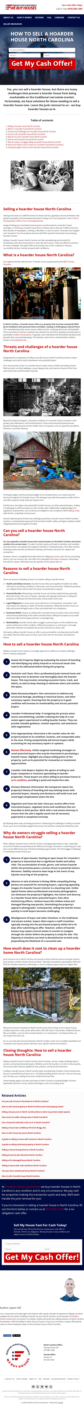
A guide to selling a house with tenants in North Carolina (27, 1139)
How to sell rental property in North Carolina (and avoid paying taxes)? (32, 1106)
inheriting (18, 228)
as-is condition (19, 780)
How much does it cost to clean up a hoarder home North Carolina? (35, 144)
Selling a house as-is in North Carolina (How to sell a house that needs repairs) (36, 1112)
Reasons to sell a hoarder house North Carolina (27, 137)
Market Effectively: (21, 750)
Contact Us (9, 1379)
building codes (73, 510)
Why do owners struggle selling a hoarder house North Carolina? (34, 142)
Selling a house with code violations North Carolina (24, 1165)
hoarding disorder (19, 340)
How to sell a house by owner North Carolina (21, 1133)
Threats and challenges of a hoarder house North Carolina (32, 131)
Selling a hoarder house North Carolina (24, 126)
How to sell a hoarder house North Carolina (26, 139)
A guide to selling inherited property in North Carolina (25, 1144)
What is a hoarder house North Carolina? (24, 129)
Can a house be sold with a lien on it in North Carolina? (26, 1122)
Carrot (60, 1403)
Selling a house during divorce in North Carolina (23, 1150)
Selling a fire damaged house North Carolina (21, 1160)
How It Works (22, 1379)
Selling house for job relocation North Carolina (22, 1155)
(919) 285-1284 (75, 8)
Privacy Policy (73, 1379)
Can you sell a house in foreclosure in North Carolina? (25, 1101)
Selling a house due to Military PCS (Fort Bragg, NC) (24, 1128)
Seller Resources (58, 1379)
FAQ (40, 1379)
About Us (33, 1379)
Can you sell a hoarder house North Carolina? (26, 134)
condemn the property (21, 335)
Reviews (46, 1379)
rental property (35, 225)
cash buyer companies (59, 559)
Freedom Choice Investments (22, 1186)
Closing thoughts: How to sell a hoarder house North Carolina (33, 147)
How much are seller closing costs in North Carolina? (25, 1117)
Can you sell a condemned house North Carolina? (23, 1171)
